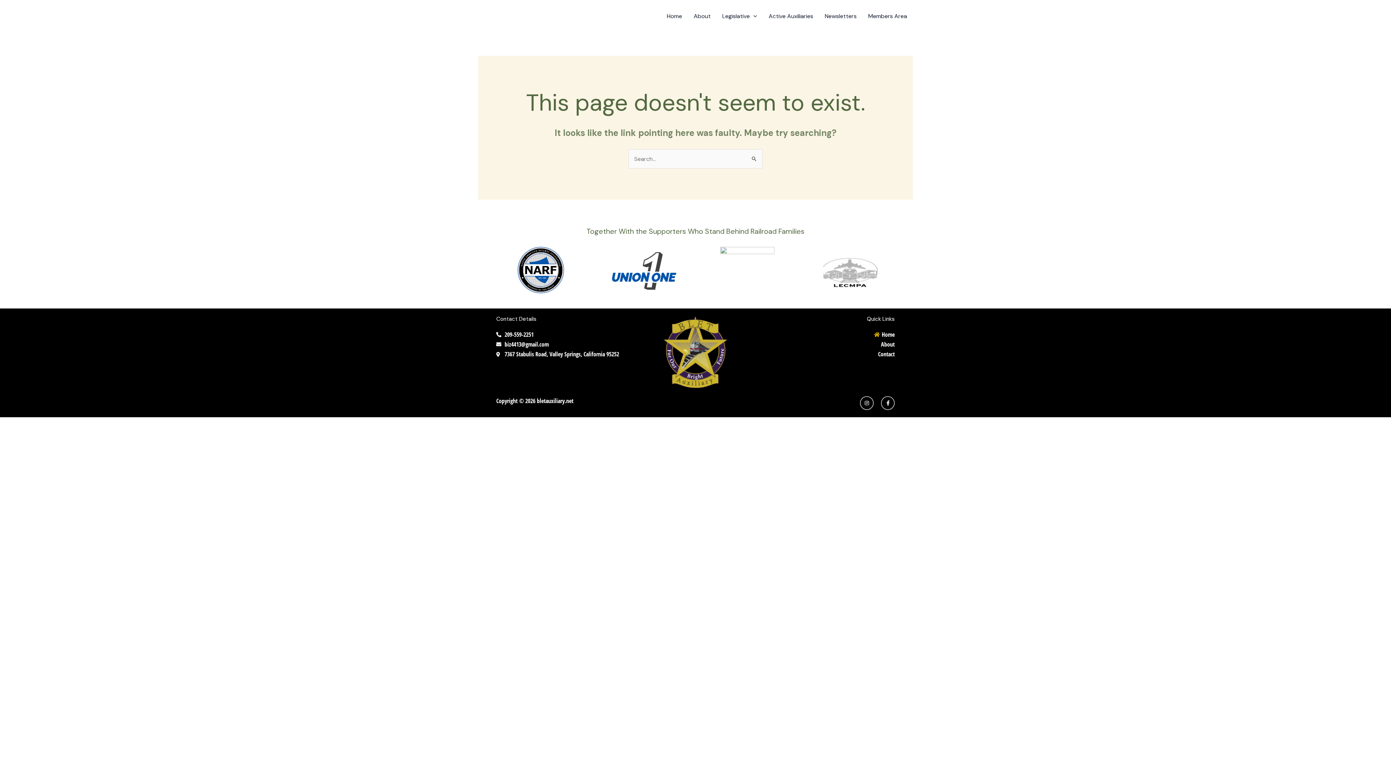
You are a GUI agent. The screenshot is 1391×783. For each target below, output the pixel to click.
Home (674, 16)
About (702, 16)
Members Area (887, 16)
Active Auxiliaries (791, 16)
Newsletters (841, 16)
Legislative (736, 16)
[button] (753, 16)
